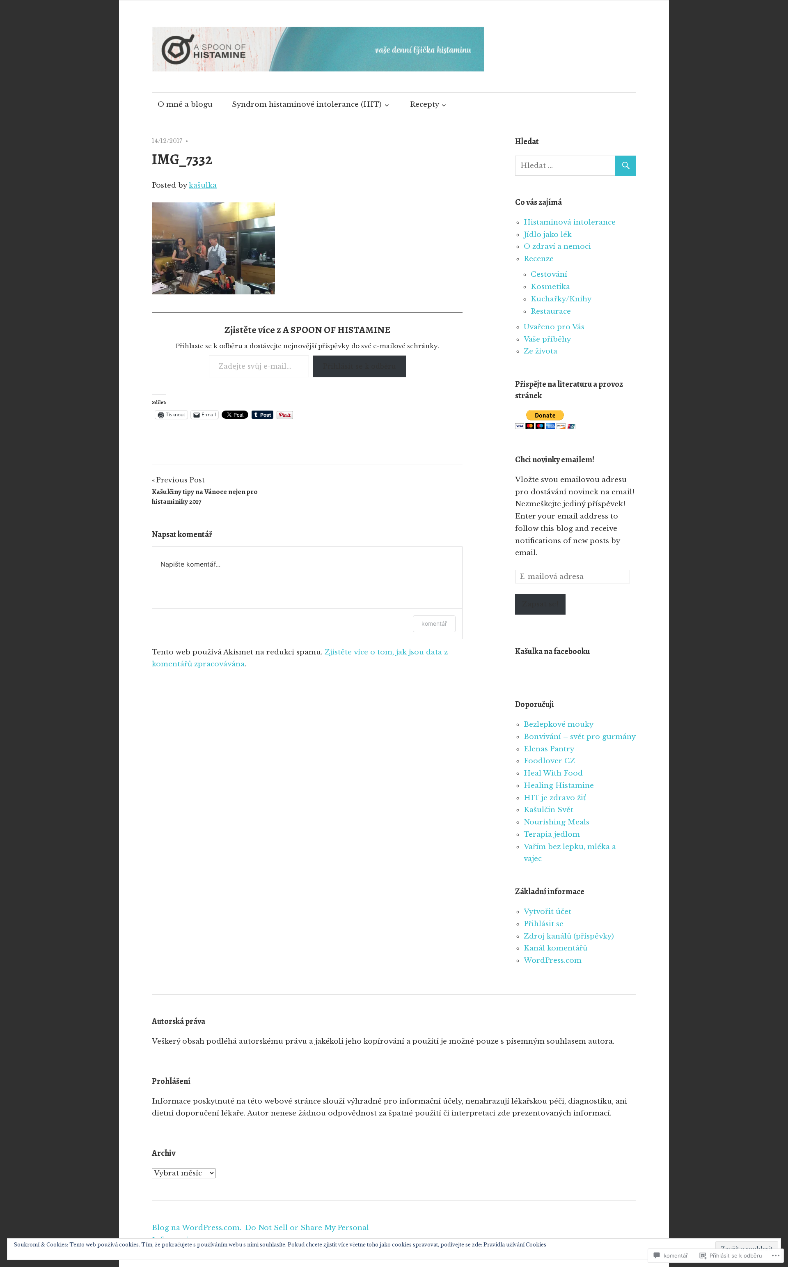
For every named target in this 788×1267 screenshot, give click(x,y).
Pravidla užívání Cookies (514, 1245)
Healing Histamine (559, 785)
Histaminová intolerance (570, 222)
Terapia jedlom (552, 834)
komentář (434, 623)
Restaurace (551, 311)
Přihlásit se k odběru (359, 366)
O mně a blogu (185, 104)
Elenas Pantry (549, 749)
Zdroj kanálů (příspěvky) (569, 936)
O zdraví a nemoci (557, 246)
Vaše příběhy (547, 339)
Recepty (424, 104)
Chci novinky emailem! (554, 459)
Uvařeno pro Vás (554, 327)
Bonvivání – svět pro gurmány (580, 736)
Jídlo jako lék (548, 234)
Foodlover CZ (549, 761)
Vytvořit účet (547, 911)
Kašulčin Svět (548, 810)
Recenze (539, 259)
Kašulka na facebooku (552, 651)
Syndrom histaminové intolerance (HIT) (307, 104)
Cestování (549, 274)
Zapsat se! (540, 604)
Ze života (540, 351)
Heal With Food (553, 773)
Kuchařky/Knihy (561, 299)
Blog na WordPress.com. (196, 1227)
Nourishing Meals (556, 822)
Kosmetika (550, 286)
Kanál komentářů (555, 948)
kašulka (203, 185)
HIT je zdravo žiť (555, 798)
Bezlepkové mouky (558, 724)
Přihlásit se (544, 924)
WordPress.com (553, 960)
